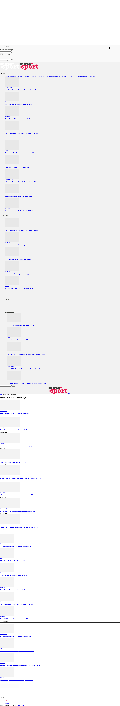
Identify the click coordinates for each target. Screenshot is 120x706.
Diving (32, 76)
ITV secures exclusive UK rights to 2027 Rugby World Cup (20, 274)
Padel (64, 76)
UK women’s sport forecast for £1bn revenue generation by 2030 (16, 494)
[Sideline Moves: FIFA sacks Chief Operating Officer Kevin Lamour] (7, 557)
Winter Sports (92, 76)
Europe (9, 337)
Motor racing (51, 76)
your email (14, 59)
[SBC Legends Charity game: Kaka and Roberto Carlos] (14, 321)
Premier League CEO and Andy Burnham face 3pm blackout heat (22, 118)
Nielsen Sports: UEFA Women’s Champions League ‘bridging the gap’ (18, 446)
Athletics (8, 76)
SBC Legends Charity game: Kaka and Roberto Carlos (22, 325)
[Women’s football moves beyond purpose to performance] (10, 409)
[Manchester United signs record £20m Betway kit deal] (12, 192)
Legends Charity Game (9, 312)
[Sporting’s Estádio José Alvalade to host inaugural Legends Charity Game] (14, 379)
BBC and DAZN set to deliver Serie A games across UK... (14, 618)
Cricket (26, 76)
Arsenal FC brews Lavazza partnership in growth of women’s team (17, 429)
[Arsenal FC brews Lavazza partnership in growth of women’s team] (10, 426)
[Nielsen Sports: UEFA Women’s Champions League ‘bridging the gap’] (10, 442)
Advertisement (8, 208)
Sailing (72, 76)
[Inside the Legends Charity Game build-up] (14, 336)
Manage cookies (21, 705)
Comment (7, 286)
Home (1, 394)
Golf (40, 76)
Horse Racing (44, 76)
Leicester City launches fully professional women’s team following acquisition (20, 527)
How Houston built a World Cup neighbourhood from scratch (21, 89)
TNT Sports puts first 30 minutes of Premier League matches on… (22, 133)
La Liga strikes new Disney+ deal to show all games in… (19, 259)
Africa (1, 558)
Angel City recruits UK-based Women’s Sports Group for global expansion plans (20, 478)
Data (6, 290)
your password (14, 52)
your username (14, 50)
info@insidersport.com (9, 700)
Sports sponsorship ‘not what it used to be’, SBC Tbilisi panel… (21, 211)
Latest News (2, 427)
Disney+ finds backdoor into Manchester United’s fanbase (19, 167)
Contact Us (7, 46)
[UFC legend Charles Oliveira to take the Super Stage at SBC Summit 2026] (12, 178)
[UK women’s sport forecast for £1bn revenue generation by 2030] (10, 491)
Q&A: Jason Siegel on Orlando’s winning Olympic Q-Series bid (16, 680)
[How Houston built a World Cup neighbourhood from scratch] (12, 86)
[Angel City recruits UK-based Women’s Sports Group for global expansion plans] (10, 475)
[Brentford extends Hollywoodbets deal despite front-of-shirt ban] (12, 149)
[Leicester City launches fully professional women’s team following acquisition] (10, 523)
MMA (48, 76)
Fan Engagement (8, 87)
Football (38, 76)
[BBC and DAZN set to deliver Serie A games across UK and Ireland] (12, 241)
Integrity (1, 459)
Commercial (2, 663)
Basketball (20, 76)
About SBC (4, 45)
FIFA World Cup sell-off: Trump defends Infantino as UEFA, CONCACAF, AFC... (21, 665)
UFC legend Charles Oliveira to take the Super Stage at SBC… (21, 181)
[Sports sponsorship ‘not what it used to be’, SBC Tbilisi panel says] (12, 207)
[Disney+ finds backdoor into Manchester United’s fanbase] (12, 163)
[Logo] (9, 69)
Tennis (84, 76)
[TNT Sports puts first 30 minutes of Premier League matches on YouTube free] (12, 129)
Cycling (29, 76)
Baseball (16, 76)
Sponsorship (4, 137)
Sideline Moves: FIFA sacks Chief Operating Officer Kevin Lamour (17, 560)
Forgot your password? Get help (6, 54)
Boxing (23, 76)
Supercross (76, 76)
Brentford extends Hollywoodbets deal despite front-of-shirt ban (21, 152)
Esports (34, 76)
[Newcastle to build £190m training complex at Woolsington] (12, 100)
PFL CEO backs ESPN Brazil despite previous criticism (19, 288)
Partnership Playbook (6, 299)
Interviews (2, 677)
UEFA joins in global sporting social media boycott (13, 462)
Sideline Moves (5, 293)
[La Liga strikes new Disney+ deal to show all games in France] (12, 255)
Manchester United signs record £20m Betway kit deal (19, 196)
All (5, 76)
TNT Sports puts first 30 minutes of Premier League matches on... (17, 604)
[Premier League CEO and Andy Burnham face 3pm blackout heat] (12, 115)
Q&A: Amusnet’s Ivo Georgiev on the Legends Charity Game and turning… (27, 354)
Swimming (80, 76)
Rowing (67, 76)
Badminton (12, 76)
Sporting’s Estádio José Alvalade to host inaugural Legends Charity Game (27, 383)
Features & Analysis (11, 322)
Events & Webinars (9, 179)
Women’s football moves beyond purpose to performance (14, 413)
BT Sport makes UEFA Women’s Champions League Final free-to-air (18, 511)
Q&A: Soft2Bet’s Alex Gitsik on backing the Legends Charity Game (25, 368)
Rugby (70, 76)
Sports (3, 73)
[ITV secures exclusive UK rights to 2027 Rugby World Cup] (12, 270)
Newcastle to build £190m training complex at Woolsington (20, 104)
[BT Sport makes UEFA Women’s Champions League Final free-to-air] (10, 507)
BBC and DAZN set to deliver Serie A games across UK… (19, 245)
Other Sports (60, 76)
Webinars (2, 55)
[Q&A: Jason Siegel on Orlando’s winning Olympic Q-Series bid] (7, 676)
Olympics (56, 76)
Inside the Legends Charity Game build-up (18, 339)
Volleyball (87, 76)
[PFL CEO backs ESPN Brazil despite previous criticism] (12, 284)
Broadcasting (7, 116)
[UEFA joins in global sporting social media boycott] (10, 458)
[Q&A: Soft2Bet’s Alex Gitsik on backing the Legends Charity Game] (14, 365)
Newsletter (4, 304)
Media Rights (5, 215)
